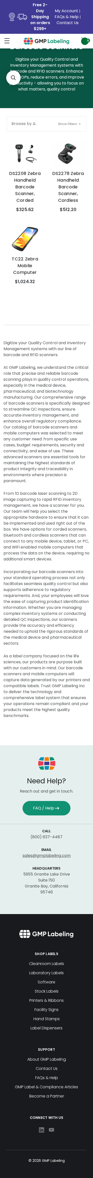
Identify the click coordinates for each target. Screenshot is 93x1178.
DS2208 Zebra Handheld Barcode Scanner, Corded (25, 186)
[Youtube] (51, 1130)
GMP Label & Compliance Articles (46, 1087)
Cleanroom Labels (46, 964)
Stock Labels (47, 991)
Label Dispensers (46, 1028)
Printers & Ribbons (46, 1000)
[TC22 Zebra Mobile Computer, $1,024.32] (24, 239)
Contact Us (68, 23)
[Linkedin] (41, 1130)
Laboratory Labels (46, 973)
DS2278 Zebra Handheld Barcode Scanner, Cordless (68, 186)
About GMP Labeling (46, 1059)
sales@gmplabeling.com (47, 855)
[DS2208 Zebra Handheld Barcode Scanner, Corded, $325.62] (24, 153)
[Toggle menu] (7, 40)
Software (46, 982)
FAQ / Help (43, 808)
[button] (46, 123)
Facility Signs (46, 1009)
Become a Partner (46, 1096)
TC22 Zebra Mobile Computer (25, 265)
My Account (67, 11)
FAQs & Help (67, 17)
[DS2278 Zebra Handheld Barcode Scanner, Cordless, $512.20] (68, 153)
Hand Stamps (46, 1019)
